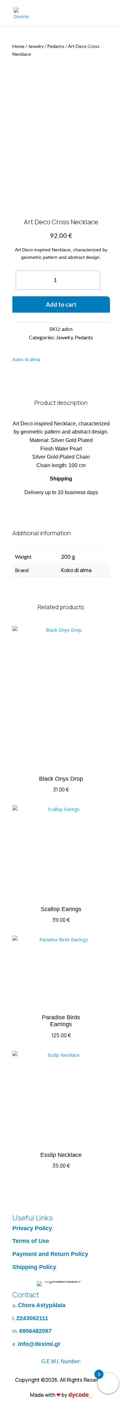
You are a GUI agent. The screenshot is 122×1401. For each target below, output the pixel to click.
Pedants (55, 46)
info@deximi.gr (39, 1344)
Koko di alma (26, 359)
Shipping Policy (34, 1267)
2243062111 (32, 1318)
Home (18, 46)
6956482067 (35, 1331)
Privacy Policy (32, 1228)
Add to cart (61, 304)
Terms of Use (30, 1241)
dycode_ (80, 1395)
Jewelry (36, 46)
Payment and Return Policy (50, 1254)
